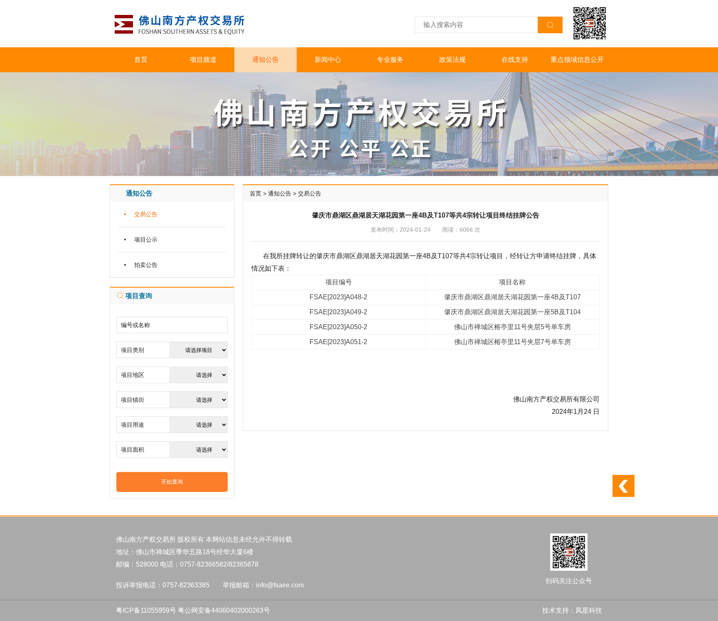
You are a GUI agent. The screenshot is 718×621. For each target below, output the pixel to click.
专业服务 (390, 59)
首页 (141, 59)
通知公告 (265, 59)
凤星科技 (588, 610)
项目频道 (203, 59)
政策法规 (452, 59)
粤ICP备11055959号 (146, 610)
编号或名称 (135, 325)
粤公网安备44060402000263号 (224, 610)
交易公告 (145, 214)
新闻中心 (328, 59)
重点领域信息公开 (577, 59)
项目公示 (145, 239)
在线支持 (515, 59)
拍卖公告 (145, 265)
